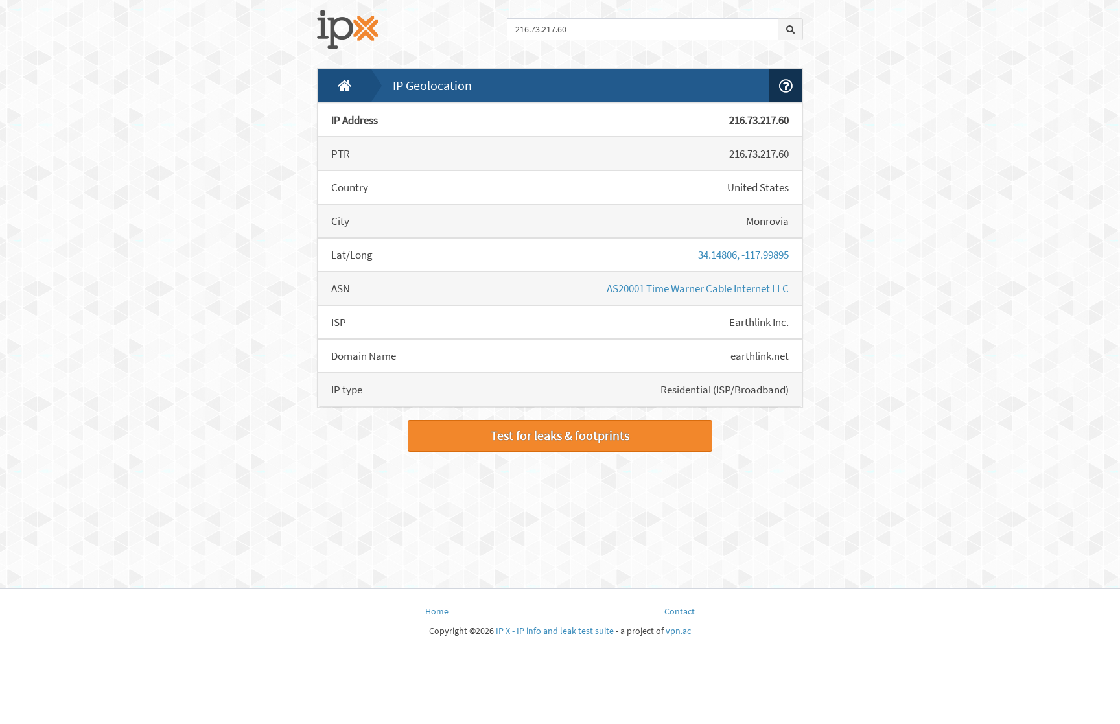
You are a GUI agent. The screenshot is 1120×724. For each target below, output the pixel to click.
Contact (679, 611)
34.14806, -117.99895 (743, 255)
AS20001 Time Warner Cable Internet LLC (698, 288)
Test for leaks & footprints (560, 435)
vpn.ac (678, 630)
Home (437, 611)
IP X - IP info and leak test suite (555, 630)
